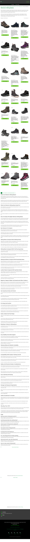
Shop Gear (13, 4)
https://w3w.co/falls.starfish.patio (15, 525)
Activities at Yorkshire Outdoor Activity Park (6, 513)
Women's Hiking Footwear (19, 6)
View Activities (17, 4)
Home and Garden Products (19, 475)
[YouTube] (18, 533)
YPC (1, 516)
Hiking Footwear (14, 6)
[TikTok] (21, 533)
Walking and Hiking (9, 6)
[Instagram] (15, 533)
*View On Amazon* (15, 37)
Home (1, 6)
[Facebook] (9, 533)
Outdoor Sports (4, 6)
